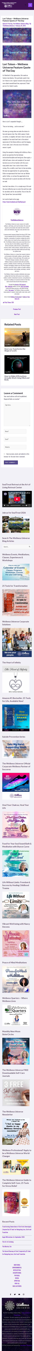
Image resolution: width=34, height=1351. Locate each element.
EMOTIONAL (17, 1265)
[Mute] (26, 505)
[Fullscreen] (29, 505)
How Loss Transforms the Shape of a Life (14, 350)
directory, (17, 284)
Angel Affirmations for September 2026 (13, 1237)
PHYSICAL (17, 1275)
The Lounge (11, 290)
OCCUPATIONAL (17, 1273)
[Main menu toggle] (30, 5)
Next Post (17, 314)
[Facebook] (10, 1294)
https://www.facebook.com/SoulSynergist (14, 202)
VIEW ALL (17, 1283)
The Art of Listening (8, 1242)
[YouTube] (19, 1294)
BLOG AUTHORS (17, 1286)
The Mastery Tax (6, 1246)
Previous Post (17, 309)
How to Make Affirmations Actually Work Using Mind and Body (16, 378)
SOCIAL (17, 1278)
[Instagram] (23, 1294)
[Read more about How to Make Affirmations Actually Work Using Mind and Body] (17, 364)
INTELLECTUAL (17, 1270)
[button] (25, 5)
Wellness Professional (16, 297)
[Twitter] (15, 1294)
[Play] (5, 505)
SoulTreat (10, 286)
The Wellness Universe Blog (20, 24)
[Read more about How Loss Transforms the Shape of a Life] (17, 337)
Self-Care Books (25, 286)
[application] (17, 499)
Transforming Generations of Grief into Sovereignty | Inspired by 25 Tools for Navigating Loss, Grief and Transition (16, 1229)
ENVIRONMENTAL (17, 1267)
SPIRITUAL (17, 1281)
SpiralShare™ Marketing (26, 1345)
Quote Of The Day (7, 24)
